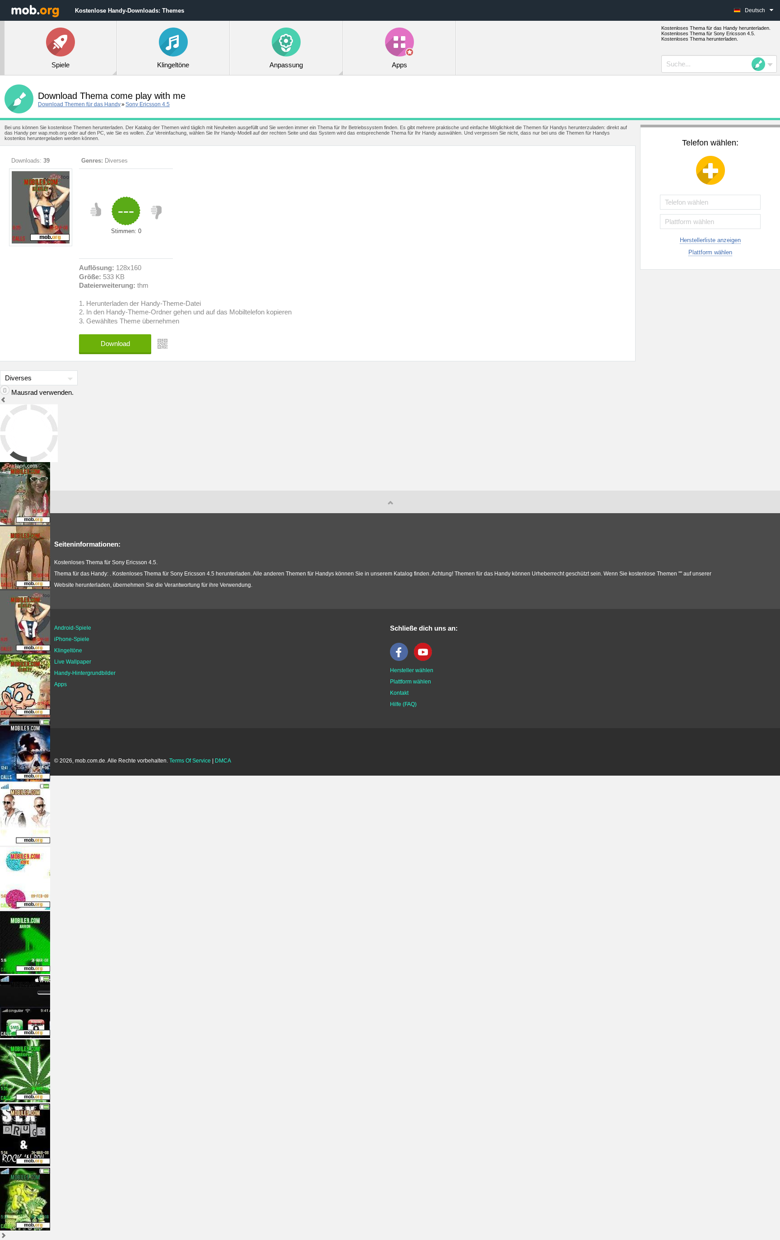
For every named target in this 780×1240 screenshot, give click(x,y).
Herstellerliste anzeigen (710, 240)
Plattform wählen (710, 252)
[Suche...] (761, 64)
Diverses (116, 160)
